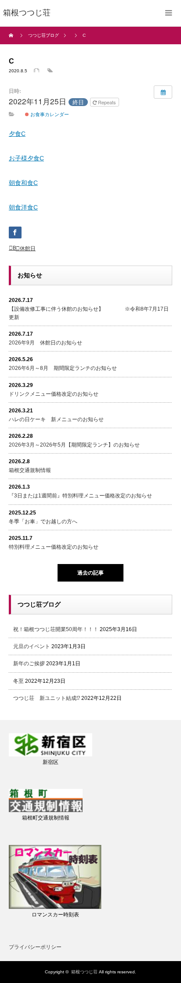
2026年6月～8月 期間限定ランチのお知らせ (63, 368)
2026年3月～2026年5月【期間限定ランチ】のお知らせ (74, 445)
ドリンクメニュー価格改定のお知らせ (53, 394)
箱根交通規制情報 (30, 470)
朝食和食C (23, 182)
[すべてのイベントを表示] (163, 92)
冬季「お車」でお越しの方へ (43, 521)
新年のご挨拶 (29, 663)
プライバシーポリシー (35, 947)
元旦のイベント (31, 646)
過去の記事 (90, 573)
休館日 (28, 248)
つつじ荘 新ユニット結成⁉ (46, 698)
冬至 (18, 681)
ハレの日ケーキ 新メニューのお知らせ (56, 419)
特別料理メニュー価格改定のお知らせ (53, 547)
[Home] (12, 35)
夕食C (17, 133)
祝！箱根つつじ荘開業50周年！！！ (55, 629)
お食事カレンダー (49, 113)
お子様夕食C (26, 158)
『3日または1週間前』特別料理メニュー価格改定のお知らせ (80, 496)
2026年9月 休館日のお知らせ (45, 343)
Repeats (107, 102)
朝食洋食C (23, 207)
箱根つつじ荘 (84, 971)
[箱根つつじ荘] (27, 13)
